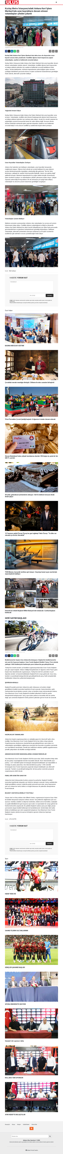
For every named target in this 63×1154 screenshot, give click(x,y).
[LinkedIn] (12, 51)
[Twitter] (9, 51)
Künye (13, 1124)
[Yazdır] (18, 51)
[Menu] (56, 2)
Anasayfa (7, 1124)
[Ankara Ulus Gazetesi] (12, 2)
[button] (50, 51)
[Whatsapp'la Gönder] (15, 51)
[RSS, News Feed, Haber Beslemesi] (31, 1128)
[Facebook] (6, 51)
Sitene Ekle (34, 1124)
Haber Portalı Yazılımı (33, 1150)
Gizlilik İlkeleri (26, 1124)
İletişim (19, 1124)
